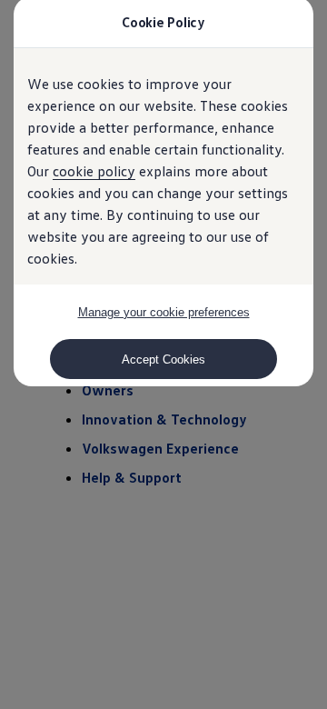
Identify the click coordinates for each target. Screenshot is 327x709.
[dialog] (163, 354)
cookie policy (94, 171)
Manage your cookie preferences (164, 312)
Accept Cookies (163, 359)
